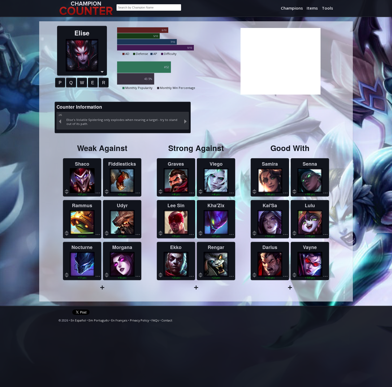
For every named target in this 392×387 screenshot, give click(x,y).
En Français (119, 320)
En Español (78, 320)
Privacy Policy (139, 320)
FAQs (155, 320)
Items (312, 8)
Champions (292, 8)
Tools (327, 8)
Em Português (99, 320)
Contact (166, 320)
